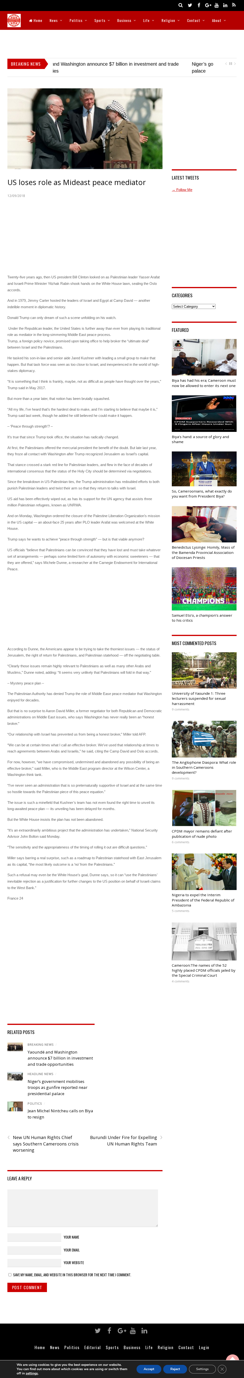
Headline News (41, 1074)
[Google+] (207, 4)
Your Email (72, 1249)
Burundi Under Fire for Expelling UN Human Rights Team (126, 1140)
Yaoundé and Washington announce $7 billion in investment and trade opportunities (60, 1058)
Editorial (92, 1347)
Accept (149, 1369)
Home (37, 20)
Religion (168, 20)
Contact (193, 20)
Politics (76, 20)
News (54, 20)
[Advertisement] (122, 43)
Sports (99, 20)
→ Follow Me (182, 190)
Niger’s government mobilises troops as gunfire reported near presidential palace (57, 1087)
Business (124, 20)
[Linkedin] (225, 4)
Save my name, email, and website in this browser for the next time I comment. (72, 1274)
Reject (175, 1369)
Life (146, 20)
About (216, 20)
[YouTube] (216, 4)
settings (32, 1373)
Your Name (71, 1237)
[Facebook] (198, 4)
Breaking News (41, 1045)
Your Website (74, 1262)
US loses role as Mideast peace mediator (76, 182)
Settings (202, 1369)
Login (204, 1347)
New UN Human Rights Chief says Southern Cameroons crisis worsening (43, 1143)
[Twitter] (190, 4)
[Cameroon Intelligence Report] (14, 24)
